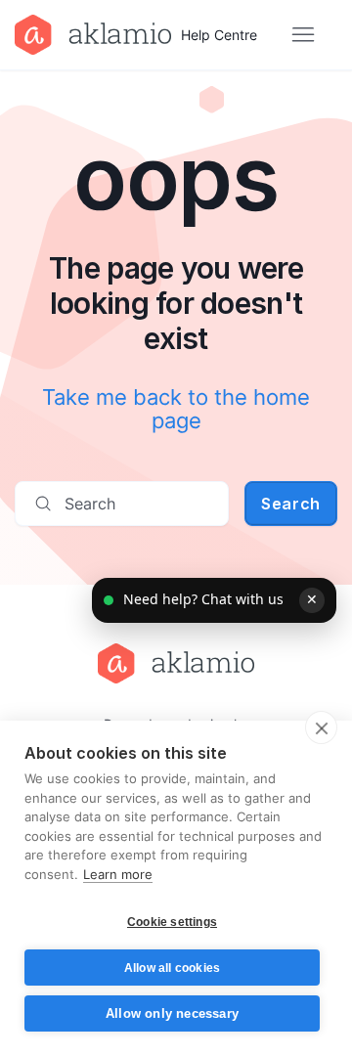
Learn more (118, 874)
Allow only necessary (172, 1013)
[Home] (176, 663)
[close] (321, 727)
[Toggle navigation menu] (302, 35)
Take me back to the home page (176, 408)
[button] (214, 600)
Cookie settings (172, 922)
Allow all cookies (172, 968)
